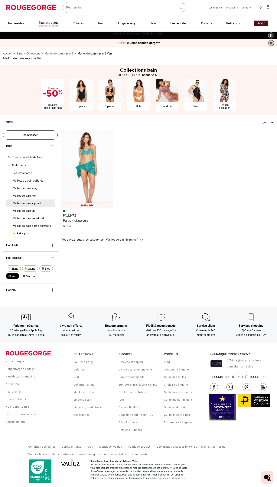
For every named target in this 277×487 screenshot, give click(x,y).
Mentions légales (110, 446)
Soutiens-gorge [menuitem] (48, 23)
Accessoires (81, 414)
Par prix (11, 290)
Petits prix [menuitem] (233, 23)
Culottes (79, 369)
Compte (246, 8)
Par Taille (12, 245)
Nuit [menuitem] (101, 23)
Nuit (76, 377)
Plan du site (140, 454)
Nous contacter (16, 399)
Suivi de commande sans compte (138, 384)
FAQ (121, 399)
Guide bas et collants (178, 392)
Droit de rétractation (132, 392)
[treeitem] (27, 157)
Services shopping (131, 362)
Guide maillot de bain (178, 399)
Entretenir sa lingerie (178, 422)
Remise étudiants (130, 429)
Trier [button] (271, 122)
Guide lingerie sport (177, 414)
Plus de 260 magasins (20, 376)
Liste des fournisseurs (20, 414)
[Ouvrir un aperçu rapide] (108, 135)
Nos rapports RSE (17, 406)
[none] (30, 157)
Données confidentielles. (172, 478)
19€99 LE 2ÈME (48, 26)
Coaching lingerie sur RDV (136, 414)
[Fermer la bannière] (271, 43)
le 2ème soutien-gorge (138, 43)
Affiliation (12, 384)
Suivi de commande (132, 377)
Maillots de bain (84, 392)
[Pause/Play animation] (271, 35)
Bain (9, 146)
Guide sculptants (175, 407)
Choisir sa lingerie (176, 384)
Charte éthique (15, 421)
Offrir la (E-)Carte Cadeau (244, 360)
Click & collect (128, 422)
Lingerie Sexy (82, 399)
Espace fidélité (128, 407)
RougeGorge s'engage (20, 368)
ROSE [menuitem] (261, 23)
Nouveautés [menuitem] (16, 23)
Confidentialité (71, 446)
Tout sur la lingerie (176, 369)
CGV (90, 446)
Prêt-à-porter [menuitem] (178, 23)
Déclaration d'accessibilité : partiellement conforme (191, 446)
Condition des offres (42, 446)
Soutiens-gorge (83, 362)
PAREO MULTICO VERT (75, 220)
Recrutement (14, 391)
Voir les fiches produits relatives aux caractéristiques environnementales (77, 454)
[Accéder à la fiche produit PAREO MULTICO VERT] (87, 169)
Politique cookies (139, 446)
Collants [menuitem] (206, 23)
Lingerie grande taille (87, 407)
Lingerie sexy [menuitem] (126, 23)
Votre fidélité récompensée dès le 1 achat (138, 33)
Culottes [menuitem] (78, 23)
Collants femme (83, 384)
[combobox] (124, 7)
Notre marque (15, 361)
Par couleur (14, 258)
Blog (167, 362)
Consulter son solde (240, 366)
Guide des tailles (175, 377)
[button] (13, 268)
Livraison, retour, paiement (137, 369)
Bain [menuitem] (153, 23)
